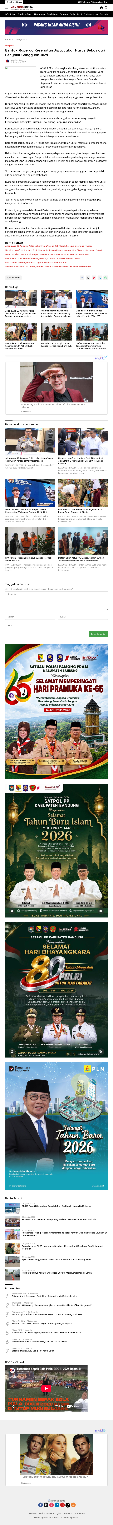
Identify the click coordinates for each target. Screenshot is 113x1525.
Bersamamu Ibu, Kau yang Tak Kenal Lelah (33, 1350)
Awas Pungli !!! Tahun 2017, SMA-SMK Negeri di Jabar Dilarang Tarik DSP (47, 1314)
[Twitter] (46, 1505)
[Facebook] (40, 1505)
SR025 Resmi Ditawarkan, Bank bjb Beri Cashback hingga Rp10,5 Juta (50, 2)
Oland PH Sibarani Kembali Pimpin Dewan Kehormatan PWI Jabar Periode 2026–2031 (47, 254)
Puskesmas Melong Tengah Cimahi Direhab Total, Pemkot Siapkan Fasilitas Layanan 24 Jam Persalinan (64, 1234)
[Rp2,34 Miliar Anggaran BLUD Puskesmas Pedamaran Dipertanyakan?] (12, 1261)
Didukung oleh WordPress (47, 1517)
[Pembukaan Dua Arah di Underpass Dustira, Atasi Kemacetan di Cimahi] (12, 1274)
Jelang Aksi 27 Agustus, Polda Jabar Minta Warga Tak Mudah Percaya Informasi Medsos (48, 246)
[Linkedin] (57, 1505)
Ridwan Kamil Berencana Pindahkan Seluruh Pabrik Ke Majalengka (44, 1296)
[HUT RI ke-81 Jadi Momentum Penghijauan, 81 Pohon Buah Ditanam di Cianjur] (21, 331)
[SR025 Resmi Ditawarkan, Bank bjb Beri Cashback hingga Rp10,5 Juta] (12, 1208)
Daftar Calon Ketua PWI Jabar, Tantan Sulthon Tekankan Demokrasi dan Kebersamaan (48, 266)
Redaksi (32, 1513)
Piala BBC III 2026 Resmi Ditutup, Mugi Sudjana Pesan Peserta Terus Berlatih (59, 1219)
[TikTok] (67, 1505)
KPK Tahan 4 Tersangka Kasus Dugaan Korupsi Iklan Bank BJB (36, 262)
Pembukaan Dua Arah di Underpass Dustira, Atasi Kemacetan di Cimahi (57, 1273)
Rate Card (69, 1513)
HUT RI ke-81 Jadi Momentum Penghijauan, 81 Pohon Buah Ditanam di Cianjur (42, 258)
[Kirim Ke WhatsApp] (105, 277)
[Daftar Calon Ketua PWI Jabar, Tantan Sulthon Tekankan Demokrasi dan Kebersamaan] (92, 331)
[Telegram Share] (100, 277)
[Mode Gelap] (101, 7)
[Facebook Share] (82, 277)
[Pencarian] (106, 7)
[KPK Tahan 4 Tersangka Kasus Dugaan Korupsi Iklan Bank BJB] (57, 331)
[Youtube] (62, 1505)
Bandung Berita (17, 60)
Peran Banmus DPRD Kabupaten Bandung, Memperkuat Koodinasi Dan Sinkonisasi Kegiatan (62, 1247)
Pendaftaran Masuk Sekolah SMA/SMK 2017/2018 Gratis (39, 1341)
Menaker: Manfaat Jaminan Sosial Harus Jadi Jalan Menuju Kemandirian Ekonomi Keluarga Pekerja (54, 250)
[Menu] (7, 7)
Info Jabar (9, 45)
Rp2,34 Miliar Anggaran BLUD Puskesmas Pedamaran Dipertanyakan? (56, 1259)
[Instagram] (51, 1505)
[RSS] (73, 1505)
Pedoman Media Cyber (50, 1513)
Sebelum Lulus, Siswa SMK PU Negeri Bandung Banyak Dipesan (42, 1323)
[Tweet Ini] (88, 277)
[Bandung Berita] (21, 7)
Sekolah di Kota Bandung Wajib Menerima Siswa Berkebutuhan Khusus (46, 1332)
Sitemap (81, 1513)
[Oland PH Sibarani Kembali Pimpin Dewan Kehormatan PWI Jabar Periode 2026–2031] (92, 299)
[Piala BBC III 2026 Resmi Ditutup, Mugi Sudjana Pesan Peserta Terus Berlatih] (12, 1221)
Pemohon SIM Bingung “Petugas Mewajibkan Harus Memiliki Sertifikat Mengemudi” (52, 1305)
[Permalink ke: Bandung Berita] (7, 60)
